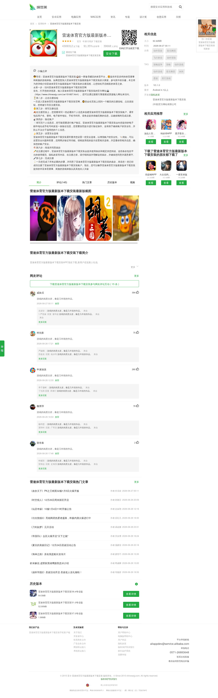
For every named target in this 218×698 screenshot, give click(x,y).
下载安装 (98, 41)
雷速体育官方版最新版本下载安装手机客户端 (49, 632)
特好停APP (166, 133)
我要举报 (122, 654)
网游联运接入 (80, 646)
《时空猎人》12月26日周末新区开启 (49, 499)
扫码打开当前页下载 (129, 48)
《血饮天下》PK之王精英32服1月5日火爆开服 (54, 490)
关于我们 (78, 632)
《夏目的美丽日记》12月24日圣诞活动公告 (53, 545)
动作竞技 (157, 50)
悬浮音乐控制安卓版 (181, 133)
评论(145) (62, 182)
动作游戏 (179, 64)
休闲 (181, 71)
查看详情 (131, 593)
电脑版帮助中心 (125, 636)
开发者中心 (79, 636)
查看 (150, 141)
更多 (136, 276)
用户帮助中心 (124, 632)
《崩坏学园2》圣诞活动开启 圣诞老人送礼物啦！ (56, 572)
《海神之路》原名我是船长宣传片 (48, 554)
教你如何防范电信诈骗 (179, 660)
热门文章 (87, 182)
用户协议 (122, 639)
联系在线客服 (183, 656)
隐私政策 (155, 94)
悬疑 (155, 78)
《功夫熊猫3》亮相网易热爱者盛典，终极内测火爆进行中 (60, 518)
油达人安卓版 (150, 133)
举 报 (2, 348)
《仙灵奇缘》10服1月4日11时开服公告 (51, 509)
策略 (168, 64)
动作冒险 (171, 57)
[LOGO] (38, 7)
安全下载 (112, 53)
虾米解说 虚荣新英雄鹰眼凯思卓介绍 (49, 563)
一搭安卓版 (181, 174)
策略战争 (157, 64)
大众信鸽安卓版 (166, 174)
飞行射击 (157, 57)
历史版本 (112, 182)
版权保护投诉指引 (126, 646)
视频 (132, 182)
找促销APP (151, 174)
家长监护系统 (124, 650)
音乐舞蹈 (171, 50)
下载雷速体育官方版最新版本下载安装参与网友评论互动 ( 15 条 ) (84, 284)
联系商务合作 (80, 639)
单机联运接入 (80, 650)
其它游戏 (166, 78)
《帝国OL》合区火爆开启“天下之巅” (49, 536)
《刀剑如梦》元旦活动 (42, 527)
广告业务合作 (80, 643)
